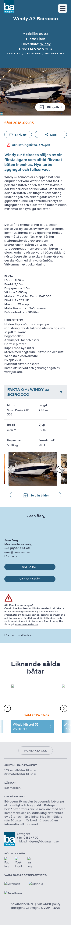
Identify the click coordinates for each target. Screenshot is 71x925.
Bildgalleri (54, 107)
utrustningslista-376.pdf (31, 144)
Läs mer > (10, 556)
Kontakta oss (35, 750)
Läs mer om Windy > (17, 635)
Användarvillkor (22, 904)
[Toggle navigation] (62, 8)
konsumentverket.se (26, 624)
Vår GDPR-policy (48, 904)
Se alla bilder (39, 495)
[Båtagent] (9, 6)
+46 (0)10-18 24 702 (17, 548)
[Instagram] (29, 862)
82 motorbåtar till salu (20, 774)
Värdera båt (30, 579)
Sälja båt (30, 567)
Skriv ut (21, 134)
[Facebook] (6, 862)
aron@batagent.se (17, 552)
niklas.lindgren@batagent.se (38, 841)
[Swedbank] (13, 892)
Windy (45, 43)
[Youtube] (18, 862)
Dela (53, 134)
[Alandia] (38, 882)
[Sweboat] (13, 882)
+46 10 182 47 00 (27, 837)
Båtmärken (12, 787)
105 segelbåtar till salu (20, 770)
